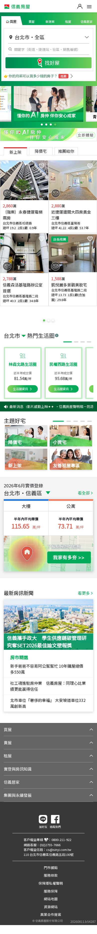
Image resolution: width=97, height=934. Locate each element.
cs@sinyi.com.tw (58, 849)
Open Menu (89, 6)
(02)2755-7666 (50, 844)
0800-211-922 (61, 839)
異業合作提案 (50, 914)
